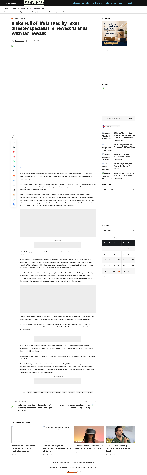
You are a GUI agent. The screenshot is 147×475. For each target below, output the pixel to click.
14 (124, 260)
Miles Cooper (19, 41)
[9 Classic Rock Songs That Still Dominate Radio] (107, 157)
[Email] (14, 194)
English (108, 126)
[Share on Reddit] (14, 175)
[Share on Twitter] (14, 147)
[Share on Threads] (14, 190)
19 (114, 265)
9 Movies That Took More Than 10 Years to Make (124, 174)
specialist (71, 392)
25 (110, 271)
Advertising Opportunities (85, 463)
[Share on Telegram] (14, 185)
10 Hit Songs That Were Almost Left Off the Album (124, 146)
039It (30, 392)
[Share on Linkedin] (14, 166)
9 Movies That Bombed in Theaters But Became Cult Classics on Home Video (124, 135)
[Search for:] (116, 118)
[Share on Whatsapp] (14, 161)
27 (119, 271)
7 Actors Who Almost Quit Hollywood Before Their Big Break (118, 448)
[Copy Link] (14, 199)
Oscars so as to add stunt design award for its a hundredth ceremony (23, 448)
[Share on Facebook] (14, 142)
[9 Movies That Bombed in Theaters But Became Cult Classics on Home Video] (107, 136)
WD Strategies (72, 472)
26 (114, 271)
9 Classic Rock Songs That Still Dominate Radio (124, 155)
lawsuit (58, 392)
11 (109, 260)
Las (16, 12)
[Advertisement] (58, 148)
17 (105, 265)
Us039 (90, 392)
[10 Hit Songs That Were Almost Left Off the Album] (107, 147)
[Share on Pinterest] (14, 156)
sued (78, 392)
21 (124, 265)
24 (105, 271)
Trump (34, 12)
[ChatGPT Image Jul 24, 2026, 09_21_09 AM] (114, 33)
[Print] (14, 204)
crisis (41, 392)
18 (109, 265)
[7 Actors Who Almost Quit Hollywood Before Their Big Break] (121, 434)
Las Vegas (9, 12)
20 (119, 265)
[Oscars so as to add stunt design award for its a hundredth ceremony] (26, 434)
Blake (35, 392)
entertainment (49, 12)
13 (119, 260)
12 (114, 260)
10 (105, 260)
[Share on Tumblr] (14, 170)
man (72, 12)
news (27, 12)
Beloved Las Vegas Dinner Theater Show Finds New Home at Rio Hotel (57, 448)
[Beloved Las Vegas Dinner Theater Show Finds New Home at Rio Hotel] (57, 434)
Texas (84, 392)
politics (58, 12)
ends (46, 392)
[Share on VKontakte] (14, 180)
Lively (64, 392)
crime (40, 12)
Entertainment (19, 18)
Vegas (21, 12)
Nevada (65, 12)
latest (52, 392)
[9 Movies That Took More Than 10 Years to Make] (107, 176)
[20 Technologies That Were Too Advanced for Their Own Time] (89, 434)
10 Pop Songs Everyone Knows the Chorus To (123, 165)
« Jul (103, 282)
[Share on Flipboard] (14, 151)
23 (133, 265)
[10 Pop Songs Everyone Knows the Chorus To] (107, 166)
